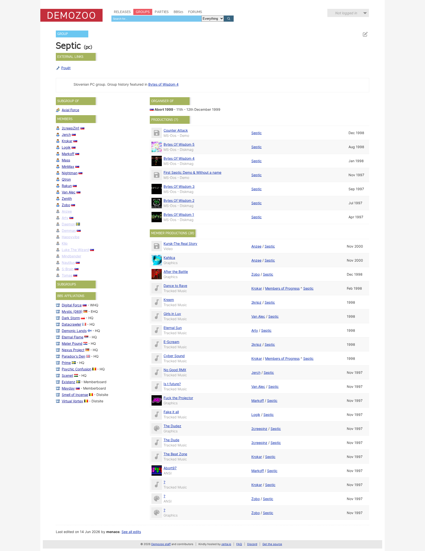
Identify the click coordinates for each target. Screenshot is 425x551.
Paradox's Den (73, 356)
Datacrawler (71, 324)
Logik (66, 147)
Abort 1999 (164, 109)
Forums (195, 12)
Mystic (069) (72, 311)
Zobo (66, 205)
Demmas (69, 230)
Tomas (67, 275)
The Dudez (172, 426)
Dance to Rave (175, 285)
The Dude (171, 440)
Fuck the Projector (178, 398)
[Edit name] (365, 34)
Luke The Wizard (75, 250)
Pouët (66, 68)
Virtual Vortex (72, 401)
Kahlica (169, 257)
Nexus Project (73, 350)
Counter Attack (176, 130)
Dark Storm (71, 318)
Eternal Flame (72, 337)
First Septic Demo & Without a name (192, 172)
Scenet (67, 375)
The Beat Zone (175, 454)
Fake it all (171, 412)
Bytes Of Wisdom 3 (179, 186)
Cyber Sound (174, 356)
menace (113, 532)
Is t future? (172, 384)
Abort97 (170, 468)
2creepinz (259, 428)
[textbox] (156, 19)
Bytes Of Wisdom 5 (179, 144)
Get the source (272, 544)
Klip (65, 243)
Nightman (69, 173)
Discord (252, 544)
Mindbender (71, 256)
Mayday (68, 388)
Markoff (68, 154)
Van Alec (69, 192)
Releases (122, 12)
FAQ (239, 544)
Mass (66, 160)
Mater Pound (72, 343)
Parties (162, 12)
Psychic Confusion (76, 369)
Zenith (67, 198)
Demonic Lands (74, 331)
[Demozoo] (71, 15)
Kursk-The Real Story (180, 243)
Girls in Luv (172, 314)
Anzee (67, 211)
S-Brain (68, 269)
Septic (256, 133)
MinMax (68, 166)
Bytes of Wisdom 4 (163, 84)
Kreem (169, 300)
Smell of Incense (75, 395)
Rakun (67, 186)
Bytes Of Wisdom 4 (179, 158)
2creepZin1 (70, 128)
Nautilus (68, 262)
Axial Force (70, 110)
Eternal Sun (173, 328)
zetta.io (226, 544)
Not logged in (346, 13)
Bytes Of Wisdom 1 (179, 214)
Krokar (67, 141)
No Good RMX (175, 370)
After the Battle (176, 271)
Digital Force (72, 305)
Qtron (66, 179)
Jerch (66, 134)
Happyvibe (70, 237)
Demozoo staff (161, 544)
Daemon (68, 224)
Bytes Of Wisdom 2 (179, 200)
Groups (143, 12)
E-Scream (171, 342)
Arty (65, 218)
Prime (66, 363)
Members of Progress (282, 288)
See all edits (131, 532)
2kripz (256, 302)
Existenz (68, 382)
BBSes (178, 12)
